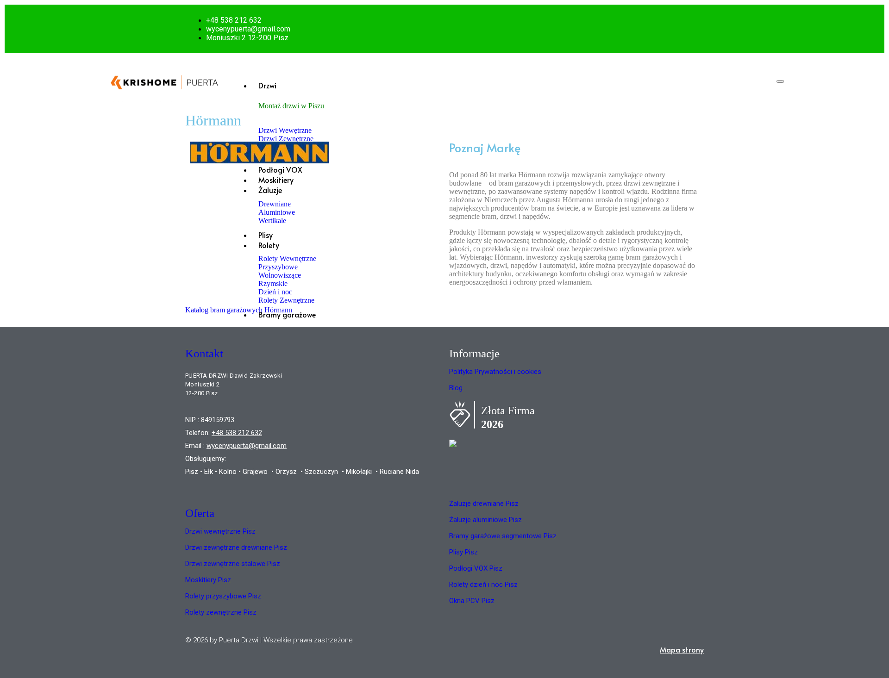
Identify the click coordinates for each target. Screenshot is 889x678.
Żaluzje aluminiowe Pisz (485, 520)
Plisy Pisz (463, 552)
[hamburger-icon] (780, 81)
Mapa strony (682, 649)
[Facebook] (691, 29)
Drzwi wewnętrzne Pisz (220, 531)
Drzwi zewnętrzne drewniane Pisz (236, 547)
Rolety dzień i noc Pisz (483, 584)
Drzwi (267, 85)
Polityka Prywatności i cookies (495, 371)
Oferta (199, 513)
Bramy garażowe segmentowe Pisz (503, 536)
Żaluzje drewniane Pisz (484, 503)
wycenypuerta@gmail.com (247, 446)
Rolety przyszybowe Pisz (223, 596)
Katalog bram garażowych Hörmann (238, 310)
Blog (456, 388)
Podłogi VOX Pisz (475, 568)
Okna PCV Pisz (472, 601)
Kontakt (204, 353)
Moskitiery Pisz (208, 580)
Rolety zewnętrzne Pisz (221, 612)
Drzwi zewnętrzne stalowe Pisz (232, 564)
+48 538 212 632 (237, 433)
